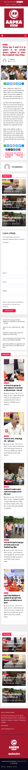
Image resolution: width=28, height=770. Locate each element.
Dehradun (6, 640)
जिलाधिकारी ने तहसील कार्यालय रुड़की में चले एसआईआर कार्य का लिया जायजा (12, 491)
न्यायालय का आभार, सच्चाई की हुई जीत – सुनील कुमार (13, 188)
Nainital (6, 593)
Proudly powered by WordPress (9, 761)
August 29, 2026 (10, 444)
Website (5, 291)
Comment (6, 242)
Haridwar (5, 44)
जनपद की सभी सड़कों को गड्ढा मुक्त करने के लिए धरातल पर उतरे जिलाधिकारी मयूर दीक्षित (13, 545)
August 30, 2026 (10, 393)
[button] (22, 35)
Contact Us (14, 4)
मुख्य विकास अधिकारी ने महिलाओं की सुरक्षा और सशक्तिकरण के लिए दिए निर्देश (9, 155)
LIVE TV (19, 4)
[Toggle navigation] (25, 36)
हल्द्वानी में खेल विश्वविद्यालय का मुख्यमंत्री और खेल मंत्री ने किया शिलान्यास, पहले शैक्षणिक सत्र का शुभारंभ (14, 345)
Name (5, 273)
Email (5, 282)
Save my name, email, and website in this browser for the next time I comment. (13, 304)
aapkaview (14, 29)
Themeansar (14, 763)
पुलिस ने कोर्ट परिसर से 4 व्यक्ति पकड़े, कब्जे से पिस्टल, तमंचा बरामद (18, 155)
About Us (8, 4)
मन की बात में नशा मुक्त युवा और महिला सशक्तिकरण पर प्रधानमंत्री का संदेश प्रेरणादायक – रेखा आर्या (14, 321)
